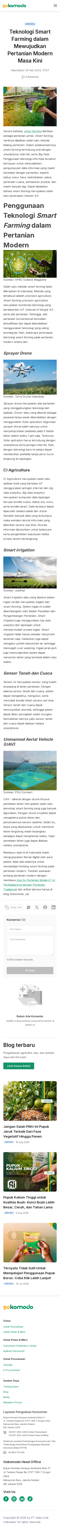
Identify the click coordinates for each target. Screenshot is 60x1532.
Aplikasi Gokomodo (14, 1351)
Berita (6, 1397)
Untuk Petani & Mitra (14, 1332)
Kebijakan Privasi (12, 1402)
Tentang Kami (10, 1386)
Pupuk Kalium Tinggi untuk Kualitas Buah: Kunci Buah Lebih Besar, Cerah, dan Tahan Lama (28, 1202)
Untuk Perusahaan (13, 1326)
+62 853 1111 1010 (16, 1452)
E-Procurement (11, 1370)
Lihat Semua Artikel (18, 1066)
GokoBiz (8, 1364)
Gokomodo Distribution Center (20, 1345)
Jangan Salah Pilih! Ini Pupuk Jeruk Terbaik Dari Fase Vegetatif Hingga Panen (26, 1131)
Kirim (32, 970)
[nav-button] (55, 6)
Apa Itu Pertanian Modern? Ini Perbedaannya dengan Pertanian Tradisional (29, 885)
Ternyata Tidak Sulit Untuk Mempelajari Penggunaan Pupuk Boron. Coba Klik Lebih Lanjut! (29, 1273)
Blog (5, 1391)
